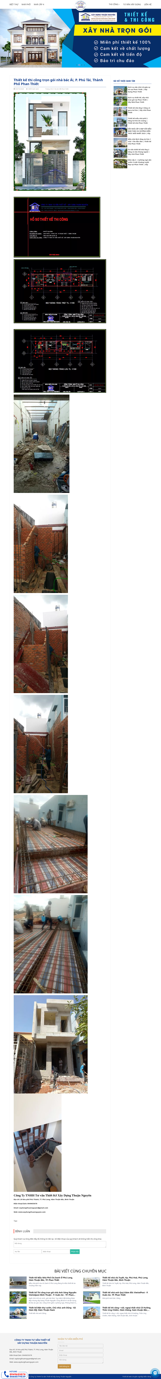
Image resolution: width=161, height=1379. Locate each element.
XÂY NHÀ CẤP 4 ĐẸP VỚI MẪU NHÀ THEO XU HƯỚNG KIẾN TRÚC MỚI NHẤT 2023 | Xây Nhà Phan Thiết (139, 132)
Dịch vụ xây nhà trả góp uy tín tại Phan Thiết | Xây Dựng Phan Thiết (139, 89)
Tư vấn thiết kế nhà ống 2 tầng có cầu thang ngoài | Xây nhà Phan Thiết (139, 151)
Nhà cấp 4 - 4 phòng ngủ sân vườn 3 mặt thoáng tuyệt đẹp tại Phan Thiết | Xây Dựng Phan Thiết (139, 163)
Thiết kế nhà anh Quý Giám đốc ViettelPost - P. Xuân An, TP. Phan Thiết (125, 1293)
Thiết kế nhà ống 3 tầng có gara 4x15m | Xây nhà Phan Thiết (139, 110)
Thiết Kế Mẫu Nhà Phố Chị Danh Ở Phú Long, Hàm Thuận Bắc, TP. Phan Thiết (51, 1278)
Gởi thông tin (64, 1366)
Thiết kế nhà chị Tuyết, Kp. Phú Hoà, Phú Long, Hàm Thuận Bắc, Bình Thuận (125, 1278)
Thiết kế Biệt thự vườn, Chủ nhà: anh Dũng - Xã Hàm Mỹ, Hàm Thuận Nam (52, 1308)
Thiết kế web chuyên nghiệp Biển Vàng (136, 1377)
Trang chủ (49, 89)
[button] (77, 65)
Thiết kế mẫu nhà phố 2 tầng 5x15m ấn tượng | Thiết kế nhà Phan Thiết (138, 120)
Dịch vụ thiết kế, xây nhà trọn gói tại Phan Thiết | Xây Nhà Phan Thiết (138, 99)
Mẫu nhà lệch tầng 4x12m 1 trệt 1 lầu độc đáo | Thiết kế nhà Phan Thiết (139, 141)
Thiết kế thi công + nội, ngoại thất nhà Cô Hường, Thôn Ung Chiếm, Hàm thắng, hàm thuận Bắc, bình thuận (126, 1310)
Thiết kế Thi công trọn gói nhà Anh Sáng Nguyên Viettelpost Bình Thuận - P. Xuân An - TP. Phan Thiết (52, 1294)
